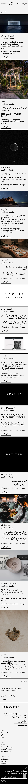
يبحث (3, 744)
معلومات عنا (22, 725)
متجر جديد (4, 732)
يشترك (3, 699)
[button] (17, 3)
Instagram (5, 759)
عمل (2, 730)
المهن (3, 742)
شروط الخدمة (6, 751)
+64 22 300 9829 (20, 723)
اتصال (3, 737)
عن (2, 735)
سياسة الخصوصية (7, 747)
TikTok (3, 761)
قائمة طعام (11, 4)
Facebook (5, 757)
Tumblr (3, 764)
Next (23, 681)
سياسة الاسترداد (6, 749)
